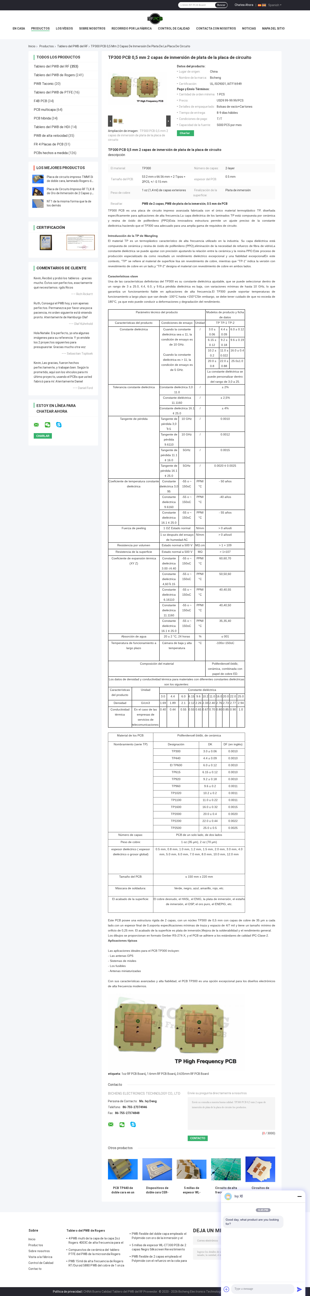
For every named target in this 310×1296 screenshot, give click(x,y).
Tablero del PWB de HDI (52, 127)
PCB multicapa (45, 110)
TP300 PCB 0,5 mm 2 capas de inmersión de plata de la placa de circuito (138, 135)
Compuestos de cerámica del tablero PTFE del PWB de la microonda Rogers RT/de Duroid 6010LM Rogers (95, 1252)
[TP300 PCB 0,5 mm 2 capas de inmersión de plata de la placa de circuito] (137, 89)
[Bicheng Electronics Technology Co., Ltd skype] (61, 425)
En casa (19, 28)
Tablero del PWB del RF (72, 46)
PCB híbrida (42, 118)
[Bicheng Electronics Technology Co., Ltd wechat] (50, 425)
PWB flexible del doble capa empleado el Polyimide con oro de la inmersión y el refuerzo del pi (159, 1236)
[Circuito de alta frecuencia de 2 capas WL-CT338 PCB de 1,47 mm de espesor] (226, 1169)
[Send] (299, 1289)
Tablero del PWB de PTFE (53, 92)
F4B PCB (40, 101)
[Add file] (226, 1289)
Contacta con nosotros (216, 28)
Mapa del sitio (273, 28)
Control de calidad (174, 28)
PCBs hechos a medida (51, 153)
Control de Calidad (40, 1263)
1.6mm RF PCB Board (161, 1073)
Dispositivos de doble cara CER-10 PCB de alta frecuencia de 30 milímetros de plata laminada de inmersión (157, 1190)
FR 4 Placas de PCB (48, 144)
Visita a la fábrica (40, 1257)
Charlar (185, 133)
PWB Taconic (44, 84)
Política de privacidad (67, 1291)
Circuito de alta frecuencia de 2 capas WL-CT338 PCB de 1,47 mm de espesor (226, 1190)
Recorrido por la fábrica (132, 28)
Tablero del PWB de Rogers (54, 75)
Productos (40, 28)
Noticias (249, 28)
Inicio (31, 46)
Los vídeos (64, 28)
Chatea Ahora (244, 5)
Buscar (221, 5)
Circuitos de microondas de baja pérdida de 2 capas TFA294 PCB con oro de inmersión (260, 1190)
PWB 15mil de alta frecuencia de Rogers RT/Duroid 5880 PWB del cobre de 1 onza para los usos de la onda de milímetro (96, 1263)
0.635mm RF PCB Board (193, 1073)
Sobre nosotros (92, 28)
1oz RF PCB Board (133, 1073)
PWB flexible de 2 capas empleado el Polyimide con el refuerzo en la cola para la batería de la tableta (159, 1259)
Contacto (35, 1268)
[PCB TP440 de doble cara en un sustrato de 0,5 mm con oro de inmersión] (123, 1169)
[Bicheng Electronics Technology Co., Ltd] (155, 18)
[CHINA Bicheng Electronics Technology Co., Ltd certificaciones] (45, 242)
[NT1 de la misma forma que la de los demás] (38, 203)
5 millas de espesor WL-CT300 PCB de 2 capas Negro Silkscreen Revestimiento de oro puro (191, 1190)
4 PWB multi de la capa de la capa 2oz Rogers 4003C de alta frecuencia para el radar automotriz (96, 1241)
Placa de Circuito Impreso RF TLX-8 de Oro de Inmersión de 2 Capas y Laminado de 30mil (70, 193)
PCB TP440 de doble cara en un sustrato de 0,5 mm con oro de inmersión (122, 1190)
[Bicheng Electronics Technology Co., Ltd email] (39, 425)
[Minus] (299, 1196)
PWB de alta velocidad (50, 136)
